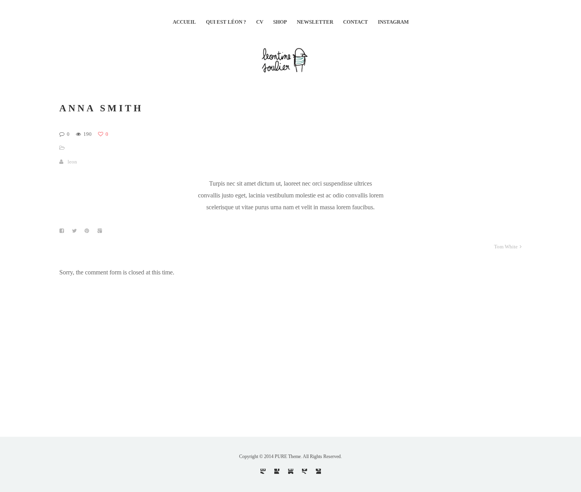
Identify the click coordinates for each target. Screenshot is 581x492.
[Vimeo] (304, 471)
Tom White (506, 247)
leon (72, 162)
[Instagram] (263, 471)
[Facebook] (276, 471)
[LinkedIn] (290, 471)
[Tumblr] (318, 471)
